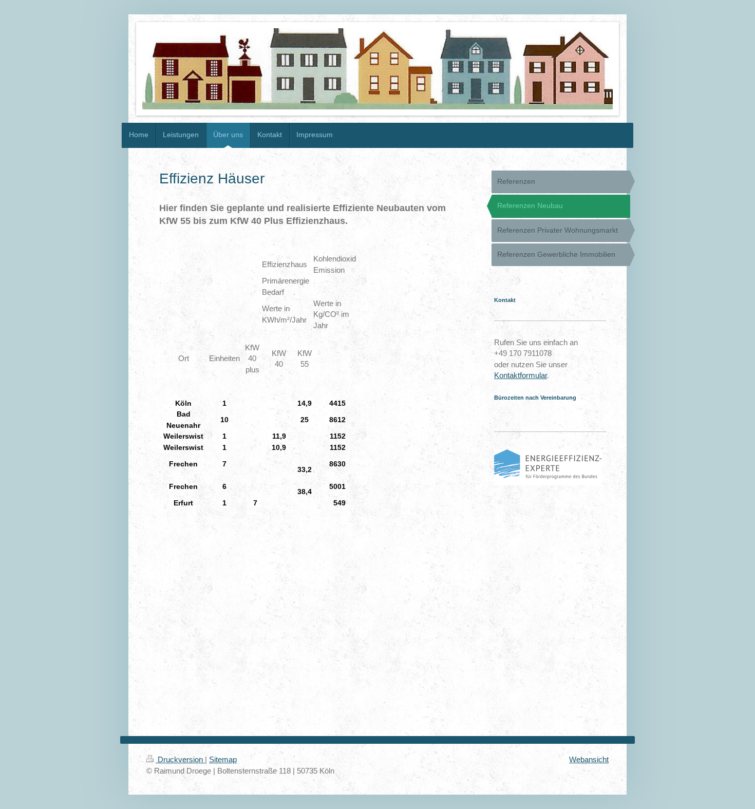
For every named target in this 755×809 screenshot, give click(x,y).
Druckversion (180, 759)
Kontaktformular (520, 375)
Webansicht (589, 759)
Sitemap (223, 759)
